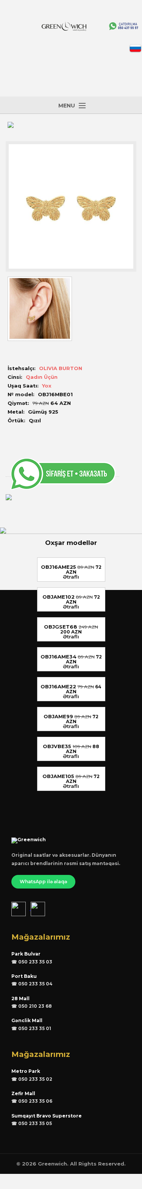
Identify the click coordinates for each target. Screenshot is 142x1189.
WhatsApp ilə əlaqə (43, 881)
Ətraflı (71, 577)
